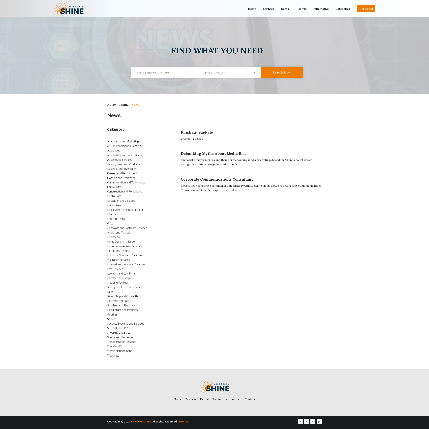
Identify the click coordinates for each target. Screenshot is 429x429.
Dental (285, 8)
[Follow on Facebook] (300, 421)
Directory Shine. (141, 421)
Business (268, 8)
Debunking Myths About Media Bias (214, 153)
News (135, 104)
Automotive (321, 8)
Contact (250, 399)
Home (252, 8)
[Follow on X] (306, 421)
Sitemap (184, 421)
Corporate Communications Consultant (217, 179)
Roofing (302, 8)
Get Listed (366, 8)
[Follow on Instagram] (312, 421)
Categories (343, 8)
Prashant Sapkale (197, 132)
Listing (123, 104)
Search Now (282, 72)
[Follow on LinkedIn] (319, 421)
